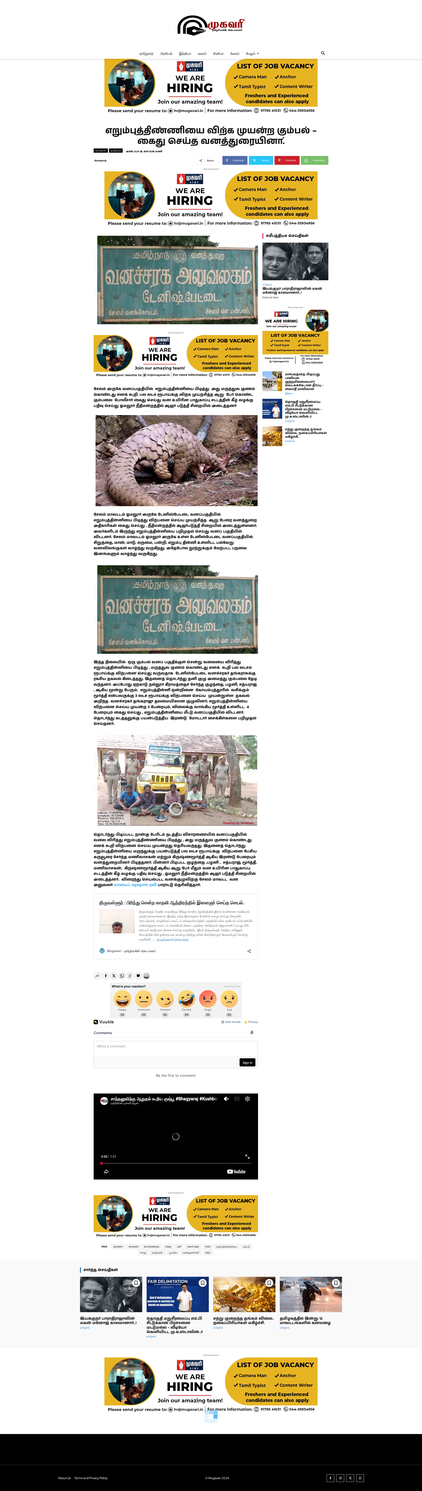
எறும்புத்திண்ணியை (226, 1246)
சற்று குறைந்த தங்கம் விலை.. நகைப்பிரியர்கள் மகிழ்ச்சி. (306, 433)
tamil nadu (193, 1246)
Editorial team (270, 297)
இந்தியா (289, 393)
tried (207, 1246)
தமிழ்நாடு (116, 150)
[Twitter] (350, 1478)
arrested (133, 1246)
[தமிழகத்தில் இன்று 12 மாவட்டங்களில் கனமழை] (311, 1294)
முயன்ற (173, 1252)
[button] (323, 53)
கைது (143, 1252)
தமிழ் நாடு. (157, 1252)
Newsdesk (100, 160)
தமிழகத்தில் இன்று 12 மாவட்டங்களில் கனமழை (305, 1321)
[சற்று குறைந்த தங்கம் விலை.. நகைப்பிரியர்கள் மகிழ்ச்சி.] (272, 436)
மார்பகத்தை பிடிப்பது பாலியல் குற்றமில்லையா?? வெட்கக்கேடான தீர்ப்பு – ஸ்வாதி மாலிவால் (304, 381)
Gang (168, 1246)
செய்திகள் (100, 150)
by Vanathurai (151, 1246)
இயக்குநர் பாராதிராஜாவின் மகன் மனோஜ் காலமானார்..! (292, 290)
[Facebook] (330, 1478)
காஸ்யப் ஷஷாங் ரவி (135, 885)
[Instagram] (340, 1478)
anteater (118, 1246)
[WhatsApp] (360, 1478)
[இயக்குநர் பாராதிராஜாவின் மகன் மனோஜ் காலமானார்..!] (295, 261)
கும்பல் (246, 1246)
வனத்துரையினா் (191, 1252)
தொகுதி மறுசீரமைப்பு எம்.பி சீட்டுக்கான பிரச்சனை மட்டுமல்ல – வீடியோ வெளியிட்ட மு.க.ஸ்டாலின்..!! (303, 409)
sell (179, 1246)
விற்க (208, 1252)
